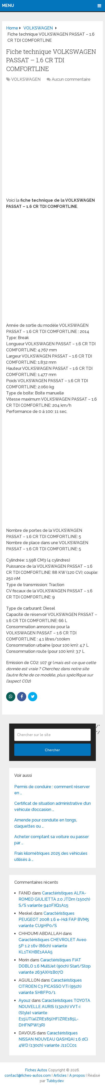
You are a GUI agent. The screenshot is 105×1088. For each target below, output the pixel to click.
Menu (8, 5)
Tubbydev (55, 1081)
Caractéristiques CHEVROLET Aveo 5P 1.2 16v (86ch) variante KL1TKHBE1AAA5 (52, 945)
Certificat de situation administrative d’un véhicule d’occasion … (52, 806)
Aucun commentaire (71, 79)
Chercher (52, 750)
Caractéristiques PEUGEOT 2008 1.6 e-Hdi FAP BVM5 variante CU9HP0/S (54, 919)
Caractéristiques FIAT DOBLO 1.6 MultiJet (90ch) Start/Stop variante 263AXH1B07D (55, 966)
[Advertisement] (52, 142)
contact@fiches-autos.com (28, 1075)
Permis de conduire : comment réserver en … (52, 789)
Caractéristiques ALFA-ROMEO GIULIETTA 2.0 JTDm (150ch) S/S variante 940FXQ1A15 (54, 899)
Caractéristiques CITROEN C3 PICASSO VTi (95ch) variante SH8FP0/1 (50, 986)
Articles (60, 1075)
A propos (77, 1075)
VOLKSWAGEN (26, 79)
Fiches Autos (36, 1070)
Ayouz (25, 1000)
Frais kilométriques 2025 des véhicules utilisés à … (50, 856)
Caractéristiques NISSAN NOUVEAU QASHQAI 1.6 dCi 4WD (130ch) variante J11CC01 (53, 1039)
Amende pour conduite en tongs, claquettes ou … (45, 823)
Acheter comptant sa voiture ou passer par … (51, 839)
